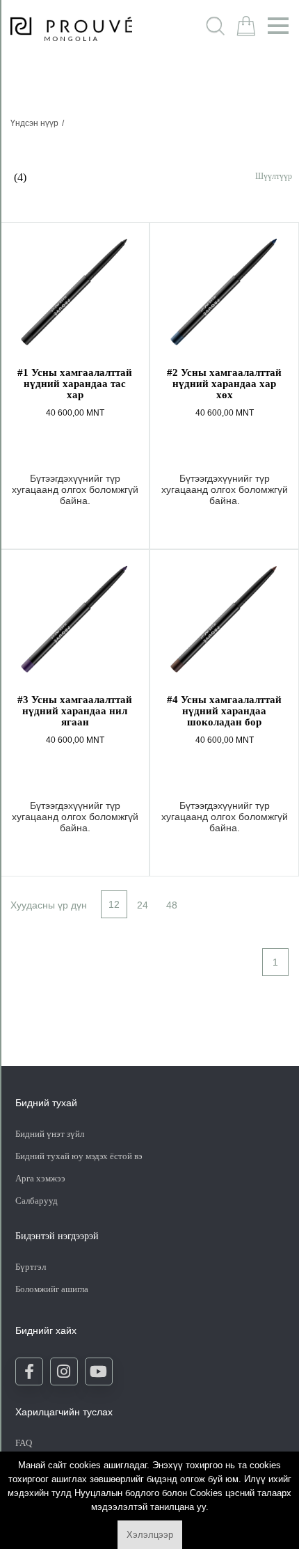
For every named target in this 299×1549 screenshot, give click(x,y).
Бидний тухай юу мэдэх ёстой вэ (79, 1156)
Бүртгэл (31, 1266)
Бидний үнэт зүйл (49, 1134)
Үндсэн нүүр (34, 123)
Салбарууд (36, 1200)
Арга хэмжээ (40, 1178)
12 (114, 904)
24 (142, 905)
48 (171, 905)
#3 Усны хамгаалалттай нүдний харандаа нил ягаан (74, 711)
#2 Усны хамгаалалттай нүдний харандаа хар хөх (224, 383)
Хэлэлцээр (150, 1535)
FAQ (23, 1443)
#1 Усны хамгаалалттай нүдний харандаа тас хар (74, 383)
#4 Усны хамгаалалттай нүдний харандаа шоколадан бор (224, 711)
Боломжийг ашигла (51, 1289)
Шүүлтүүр (273, 176)
